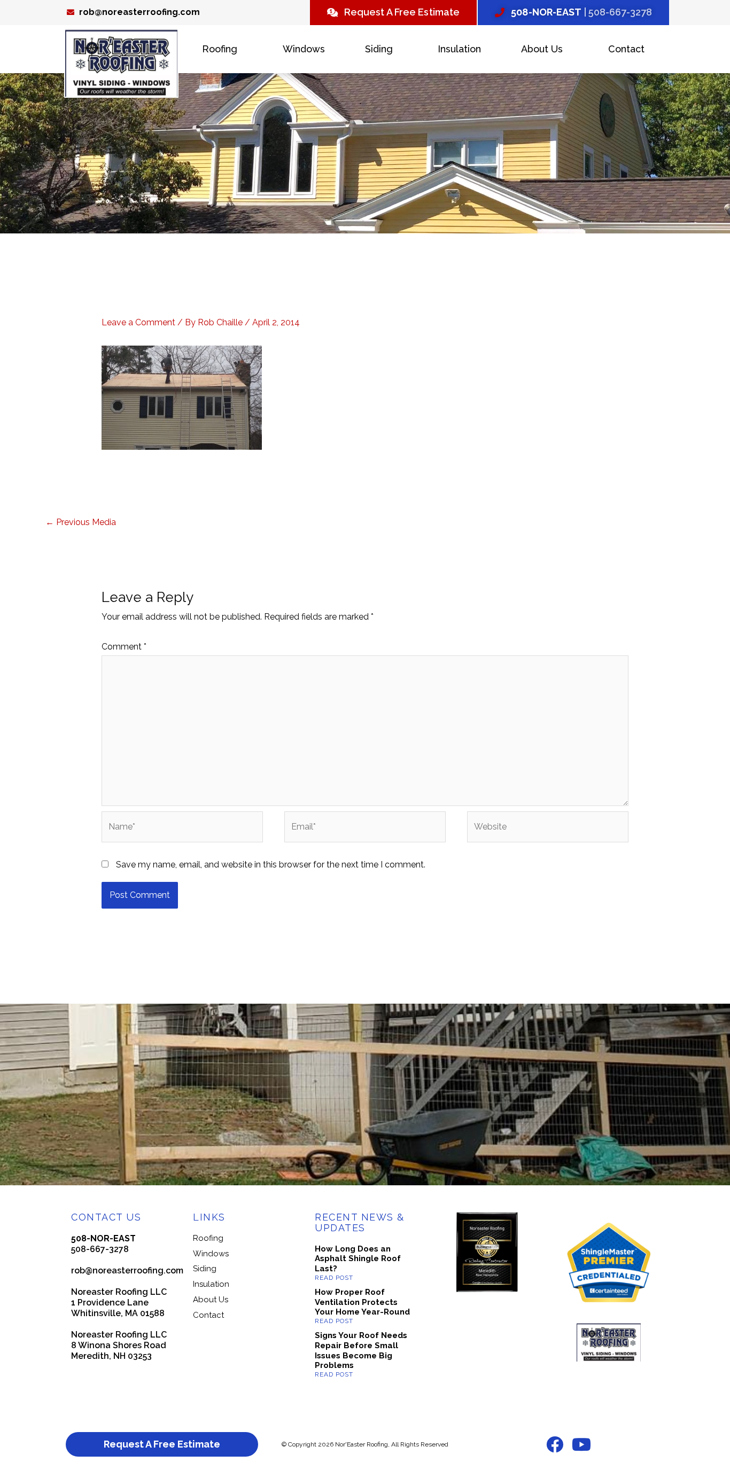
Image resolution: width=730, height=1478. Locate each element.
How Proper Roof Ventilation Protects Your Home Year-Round (362, 1302)
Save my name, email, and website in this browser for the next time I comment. (270, 864)
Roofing (219, 48)
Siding (379, 48)
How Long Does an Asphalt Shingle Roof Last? (358, 1259)
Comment (124, 647)
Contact (626, 48)
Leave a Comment (138, 322)
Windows (304, 48)
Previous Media (80, 522)
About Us (542, 48)
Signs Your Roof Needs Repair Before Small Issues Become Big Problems (361, 1350)
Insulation (459, 48)
